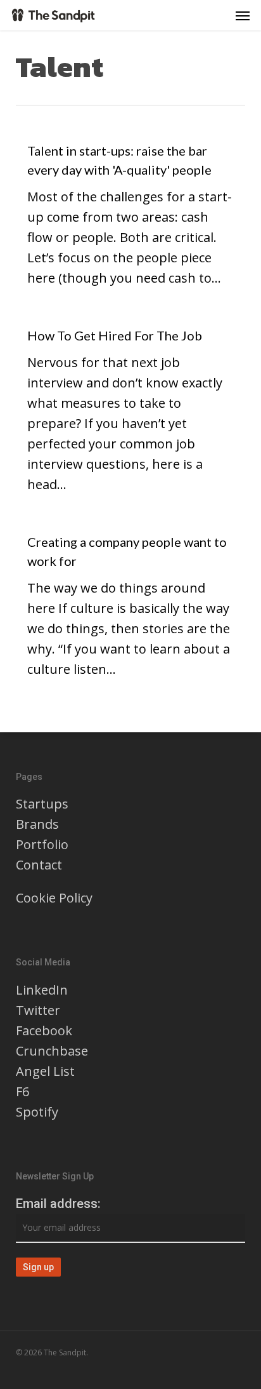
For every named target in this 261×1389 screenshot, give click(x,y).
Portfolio (42, 844)
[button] (243, 15)
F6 (22, 1091)
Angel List (45, 1071)
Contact (39, 864)
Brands (37, 824)
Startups (42, 803)
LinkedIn (42, 989)
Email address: (58, 1203)
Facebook (44, 1030)
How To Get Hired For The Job (114, 335)
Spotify (37, 1111)
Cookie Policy (54, 897)
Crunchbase (52, 1050)
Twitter (38, 1010)
